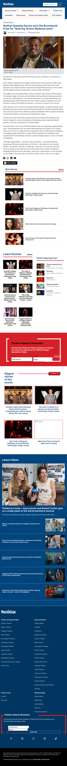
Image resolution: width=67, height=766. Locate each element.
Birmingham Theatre (8, 639)
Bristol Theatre (39, 650)
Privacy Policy (37, 759)
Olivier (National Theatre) (54, 273)
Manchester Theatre (7, 658)
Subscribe (57, 356)
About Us (38, 708)
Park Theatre (50, 280)
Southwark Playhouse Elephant (53, 294)
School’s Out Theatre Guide (38, 15)
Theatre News (8, 22)
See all (61, 170)
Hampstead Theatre (53, 286)
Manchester (21, 32)
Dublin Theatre (6, 627)
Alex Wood (11, 32)
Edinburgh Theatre (7, 646)
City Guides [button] (43, 11)
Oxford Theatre (40, 681)
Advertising (38, 700)
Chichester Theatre (7, 642)
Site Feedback (39, 704)
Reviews (37, 627)
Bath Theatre (5, 635)
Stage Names (39, 696)
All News (37, 689)
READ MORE (54, 373)
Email (13, 356)
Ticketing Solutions (41, 712)
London (3, 696)
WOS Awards (20, 15)
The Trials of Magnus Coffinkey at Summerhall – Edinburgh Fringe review (18, 443)
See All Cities (5, 666)
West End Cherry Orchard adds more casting (49, 442)
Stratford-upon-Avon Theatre (10, 662)
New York (4, 700)
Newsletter (9, 15)
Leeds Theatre (5, 650)
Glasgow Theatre (6, 631)
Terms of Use (45, 759)
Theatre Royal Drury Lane (54, 268)
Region (35, 356)
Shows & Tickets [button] (10, 11)
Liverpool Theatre (7, 654)
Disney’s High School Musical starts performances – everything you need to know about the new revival (18, 410)
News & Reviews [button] (28, 11)
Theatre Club (57, 11)
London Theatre (6, 623)
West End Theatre (40, 635)
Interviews (38, 631)
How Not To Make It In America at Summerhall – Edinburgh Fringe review (49, 409)
